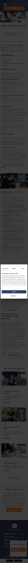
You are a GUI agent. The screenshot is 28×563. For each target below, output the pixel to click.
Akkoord (14, 291)
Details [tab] (14, 268)
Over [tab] (23, 268)
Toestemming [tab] (5, 268)
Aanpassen (13, 295)
